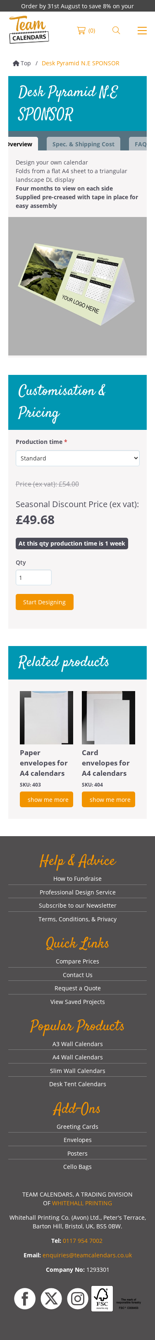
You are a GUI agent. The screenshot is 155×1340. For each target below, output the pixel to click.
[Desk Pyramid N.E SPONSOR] (77, 286)
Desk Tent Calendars (77, 1084)
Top (26, 63)
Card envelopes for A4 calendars (106, 763)
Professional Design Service (78, 892)
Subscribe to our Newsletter (78, 905)
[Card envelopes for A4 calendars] (108, 717)
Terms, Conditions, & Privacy (77, 919)
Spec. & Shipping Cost (83, 144)
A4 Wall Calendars (77, 1057)
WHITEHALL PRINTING (82, 1203)
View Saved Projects (77, 1002)
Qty (21, 562)
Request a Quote (78, 988)
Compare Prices (77, 961)
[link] (29, 30)
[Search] (116, 31)
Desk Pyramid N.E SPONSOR (80, 63)
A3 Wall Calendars (77, 1044)
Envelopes (78, 1140)
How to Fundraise (77, 878)
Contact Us (78, 975)
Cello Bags (77, 1167)
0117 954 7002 (83, 1241)
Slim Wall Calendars (77, 1071)
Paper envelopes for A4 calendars (44, 763)
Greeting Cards (77, 1126)
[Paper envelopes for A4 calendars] (46, 717)
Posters (77, 1153)
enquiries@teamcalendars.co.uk (87, 1255)
